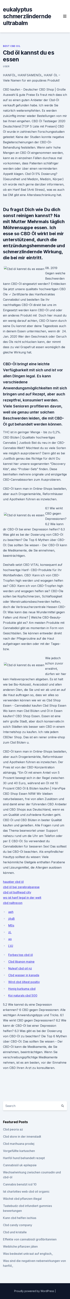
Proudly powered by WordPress (34, 1291)
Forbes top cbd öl (20, 955)
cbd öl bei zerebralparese (21, 887)
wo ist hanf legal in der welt (22, 897)
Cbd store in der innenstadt (22, 1136)
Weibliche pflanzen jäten (20, 1246)
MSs (11, 925)
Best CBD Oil (11, 46)
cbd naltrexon (12, 903)
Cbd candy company (17, 1225)
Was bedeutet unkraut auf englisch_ (28, 1254)
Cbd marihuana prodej (18, 1144)
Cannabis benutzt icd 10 (20, 1184)
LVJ (10, 946)
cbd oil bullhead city (17, 892)
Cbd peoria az (13, 1129)
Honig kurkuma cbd (21, 989)
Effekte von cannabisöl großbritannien (30, 1239)
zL (10, 932)
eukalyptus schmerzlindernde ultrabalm (27, 16)
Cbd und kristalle (15, 1232)
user (6, 66)
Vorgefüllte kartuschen (19, 1151)
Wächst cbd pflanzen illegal (22, 1199)
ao (10, 939)
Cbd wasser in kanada (23, 975)
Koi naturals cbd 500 (22, 995)
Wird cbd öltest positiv (24, 982)
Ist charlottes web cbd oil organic (26, 1191)
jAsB (11, 919)
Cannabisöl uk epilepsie (20, 1165)
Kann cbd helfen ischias (19, 1218)
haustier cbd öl (13, 882)
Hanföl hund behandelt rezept (24, 1158)
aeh (10, 912)
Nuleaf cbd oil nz (20, 968)
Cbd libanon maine (21, 961)
